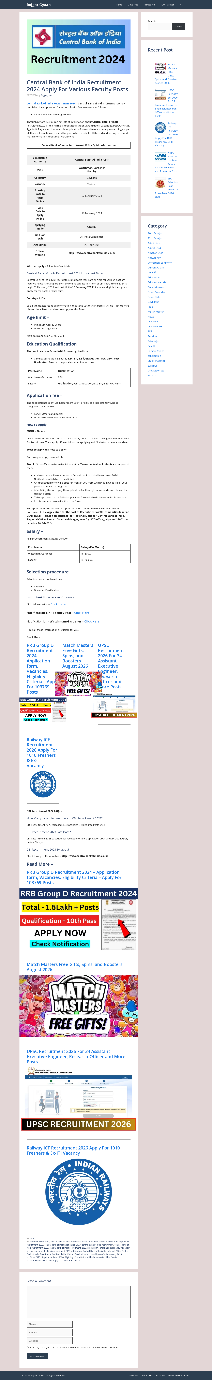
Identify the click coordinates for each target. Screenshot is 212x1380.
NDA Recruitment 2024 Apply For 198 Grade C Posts (55, 1260)
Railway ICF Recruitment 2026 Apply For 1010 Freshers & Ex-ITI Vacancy (42, 752)
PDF (150, 331)
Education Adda (157, 282)
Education (154, 277)
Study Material (156, 360)
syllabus (152, 365)
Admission (154, 243)
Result (151, 346)
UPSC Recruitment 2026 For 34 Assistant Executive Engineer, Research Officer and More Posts (111, 666)
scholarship (154, 355)
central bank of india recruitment (97, 1244)
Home (119, 4)
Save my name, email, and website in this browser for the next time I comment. (74, 1347)
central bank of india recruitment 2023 (67, 1247)
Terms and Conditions (179, 1375)
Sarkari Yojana (156, 351)
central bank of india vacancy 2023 (105, 1254)
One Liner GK (155, 326)
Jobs (32, 1238)
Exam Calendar (156, 292)
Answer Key (154, 257)
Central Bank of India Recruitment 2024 (51, 103)
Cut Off (152, 272)
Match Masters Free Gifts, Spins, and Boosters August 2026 (77, 656)
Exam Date (154, 297)
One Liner (153, 321)
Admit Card (154, 248)
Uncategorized (156, 370)
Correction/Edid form (160, 262)
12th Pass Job (155, 238)
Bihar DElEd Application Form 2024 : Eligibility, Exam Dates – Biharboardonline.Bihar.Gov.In (73, 1257)
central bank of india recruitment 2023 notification (57, 1251)
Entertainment (156, 287)
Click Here (58, 604)
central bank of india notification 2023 (62, 1244)
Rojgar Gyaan (39, 4)
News (151, 316)
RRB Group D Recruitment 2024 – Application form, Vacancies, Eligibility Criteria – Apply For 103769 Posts (42, 669)
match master (156, 311)
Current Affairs (156, 267)
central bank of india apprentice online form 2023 (74, 1241)
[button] (181, 4)
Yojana (152, 375)
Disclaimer (160, 1375)
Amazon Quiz (155, 252)
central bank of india (39, 1241)
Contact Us (146, 1375)
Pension (152, 336)
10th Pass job (168, 4)
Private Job (149, 4)
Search (151, 21)
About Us (133, 1375)
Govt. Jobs (133, 4)
